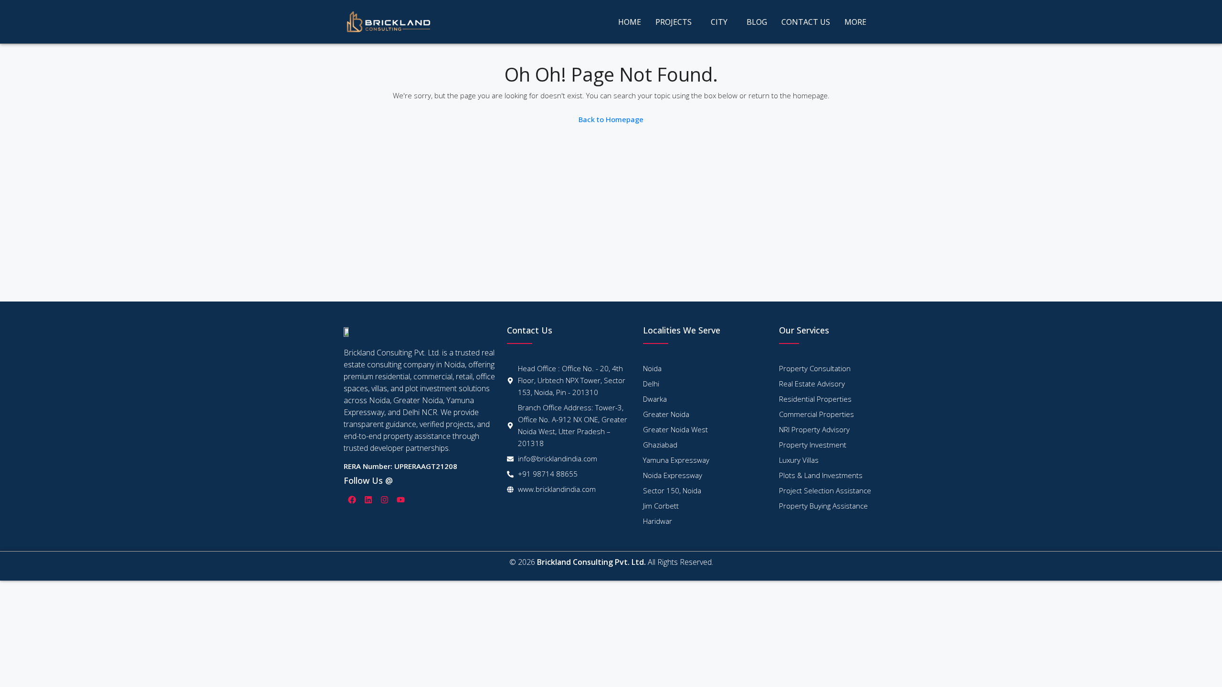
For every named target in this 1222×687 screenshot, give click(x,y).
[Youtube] (400, 499)
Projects (673, 22)
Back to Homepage (611, 119)
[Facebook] (352, 499)
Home (629, 22)
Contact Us (805, 22)
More (855, 22)
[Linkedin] (368, 499)
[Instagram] (384, 499)
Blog (757, 22)
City (719, 22)
